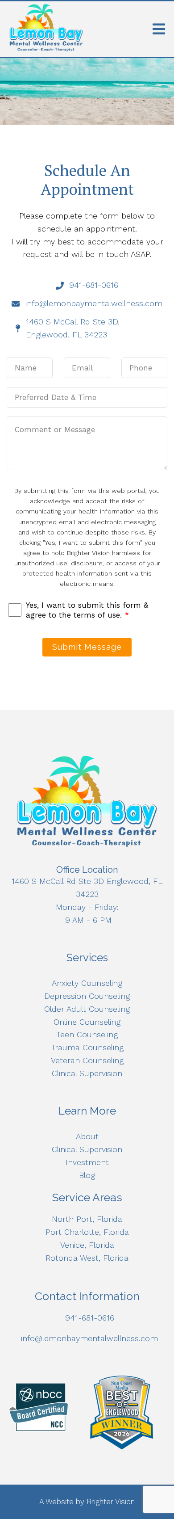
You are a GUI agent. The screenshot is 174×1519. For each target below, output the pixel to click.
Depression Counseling (87, 996)
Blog (87, 1175)
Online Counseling (87, 1022)
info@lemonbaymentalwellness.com (89, 1338)
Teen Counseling (87, 1034)
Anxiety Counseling (87, 983)
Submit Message (87, 647)
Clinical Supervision (87, 1073)
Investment (87, 1162)
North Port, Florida (87, 1219)
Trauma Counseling (87, 1047)
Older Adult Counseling (87, 1009)
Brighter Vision (111, 1501)
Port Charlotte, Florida (87, 1232)
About (87, 1136)
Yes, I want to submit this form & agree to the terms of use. (87, 610)
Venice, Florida (87, 1245)
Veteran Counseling (87, 1060)
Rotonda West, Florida (87, 1257)
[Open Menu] (159, 29)
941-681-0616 (89, 1317)
